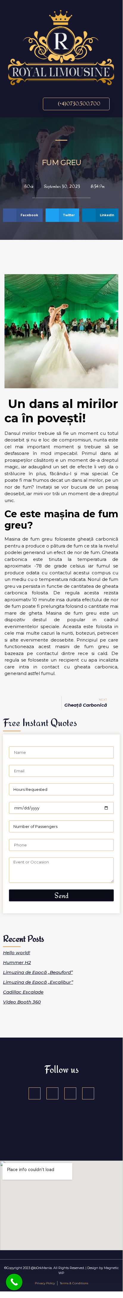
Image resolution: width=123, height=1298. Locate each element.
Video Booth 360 (22, 1002)
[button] (16, 104)
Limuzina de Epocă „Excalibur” (38, 982)
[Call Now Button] (14, 1282)
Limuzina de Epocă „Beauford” (38, 972)
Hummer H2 (17, 962)
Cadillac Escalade (23, 992)
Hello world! (16, 952)
